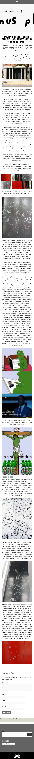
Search (3, 731)
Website (4, 706)
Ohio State (11, 47)
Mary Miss (21, 45)
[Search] (29, 734)
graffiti (16, 45)
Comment (5, 683)
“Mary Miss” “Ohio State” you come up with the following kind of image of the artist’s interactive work (17, 57)
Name (4, 694)
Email (4, 700)
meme (26, 45)
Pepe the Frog (18, 47)
